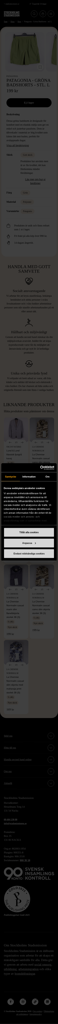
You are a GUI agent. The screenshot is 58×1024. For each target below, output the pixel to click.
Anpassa (27, 542)
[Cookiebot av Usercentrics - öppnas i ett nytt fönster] (41, 467)
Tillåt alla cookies (29, 532)
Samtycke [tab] (10, 476)
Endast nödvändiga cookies (29, 553)
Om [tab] (47, 476)
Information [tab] (29, 476)
